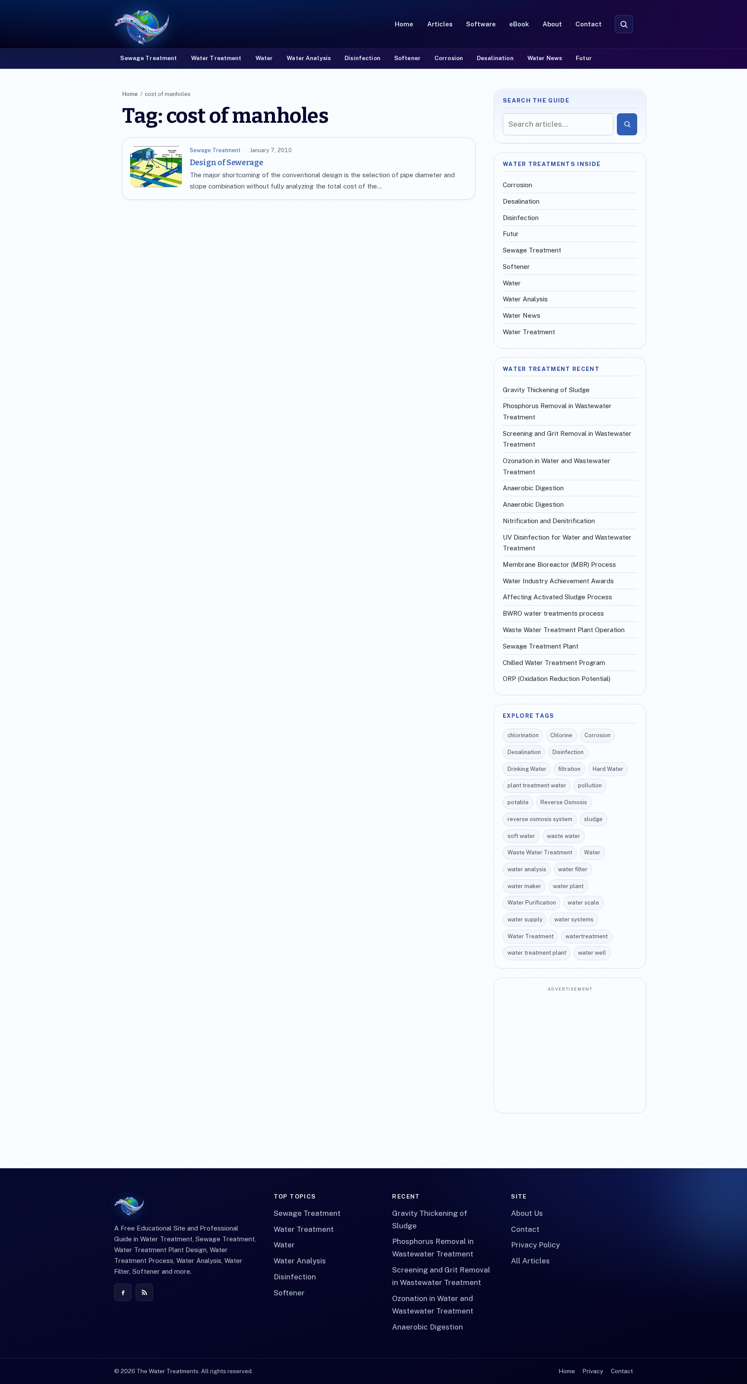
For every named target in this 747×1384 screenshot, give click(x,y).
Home (404, 24)
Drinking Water (527, 769)
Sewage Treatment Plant (540, 646)
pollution (590, 785)
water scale (583, 902)
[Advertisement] (570, 1051)
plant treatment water (537, 785)
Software (481, 24)
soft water (521, 836)
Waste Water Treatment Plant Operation (564, 629)
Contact (588, 24)
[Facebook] (122, 1292)
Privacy (592, 1371)
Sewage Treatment (148, 57)
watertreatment (586, 936)
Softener (407, 57)
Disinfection (362, 57)
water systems (574, 919)
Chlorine (561, 735)
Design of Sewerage (226, 162)
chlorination (523, 735)
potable (518, 802)
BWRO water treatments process (553, 613)
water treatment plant (537, 952)
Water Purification (532, 902)
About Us (527, 1213)
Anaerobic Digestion (533, 488)
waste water (563, 836)
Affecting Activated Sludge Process (557, 597)
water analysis (527, 869)
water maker (524, 886)
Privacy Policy (535, 1244)
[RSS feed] (144, 1292)
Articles (440, 24)
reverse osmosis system (540, 819)
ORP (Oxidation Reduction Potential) (556, 678)
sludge (593, 819)
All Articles (530, 1260)
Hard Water (608, 769)
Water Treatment (216, 57)
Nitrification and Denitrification (549, 520)
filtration (569, 769)
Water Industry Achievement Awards (558, 581)
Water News (544, 57)
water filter (572, 869)
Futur (584, 57)
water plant (568, 886)
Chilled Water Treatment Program (554, 662)
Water (264, 57)
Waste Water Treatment (540, 852)
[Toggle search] (624, 24)
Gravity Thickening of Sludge (546, 389)
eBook (519, 24)
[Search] (627, 124)
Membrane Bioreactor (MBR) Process (559, 564)
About (552, 24)
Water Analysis (309, 57)
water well (592, 952)
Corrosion (448, 57)
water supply (525, 919)
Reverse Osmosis (563, 802)
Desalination (495, 57)
